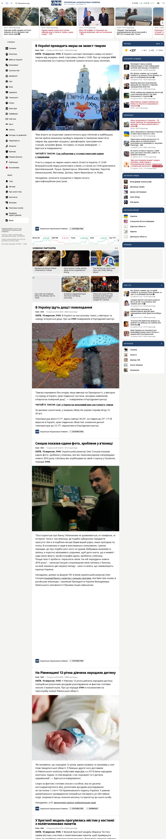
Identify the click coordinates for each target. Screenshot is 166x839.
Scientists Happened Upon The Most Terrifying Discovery (75, 296)
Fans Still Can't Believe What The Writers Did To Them (45, 296)
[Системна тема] (7, 3)
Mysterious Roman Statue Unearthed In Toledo (45, 269)
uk (158, 3)
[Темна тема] (11, 3)
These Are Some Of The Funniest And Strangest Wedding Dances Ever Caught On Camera (103, 297)
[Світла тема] (2, 3)
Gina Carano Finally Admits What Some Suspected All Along (75, 270)
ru (163, 3)
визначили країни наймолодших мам (75, 802)
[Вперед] (162, 22)
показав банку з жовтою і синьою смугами (67, 578)
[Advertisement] (143, 264)
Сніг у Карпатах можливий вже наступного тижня (84, 404)
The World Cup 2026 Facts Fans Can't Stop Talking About (104, 270)
